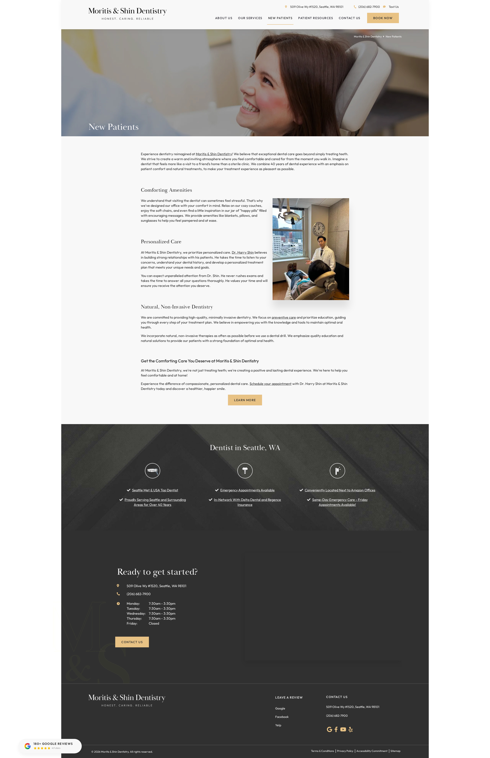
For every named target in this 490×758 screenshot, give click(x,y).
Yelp (278, 725)
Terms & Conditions (322, 751)
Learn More (245, 400)
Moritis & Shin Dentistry (368, 36)
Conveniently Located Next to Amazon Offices (340, 490)
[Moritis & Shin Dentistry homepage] (127, 18)
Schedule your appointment (271, 383)
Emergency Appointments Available (247, 490)
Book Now (383, 18)
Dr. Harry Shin (243, 252)
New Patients (280, 18)
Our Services (250, 18)
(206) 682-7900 (369, 7)
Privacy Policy (345, 751)
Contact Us (349, 18)
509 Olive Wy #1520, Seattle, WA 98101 (316, 7)
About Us (223, 18)
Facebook (282, 717)
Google (280, 708)
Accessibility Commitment (371, 751)
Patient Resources (315, 18)
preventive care (284, 317)
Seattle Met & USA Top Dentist (155, 490)
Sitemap (395, 751)
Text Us (394, 7)
